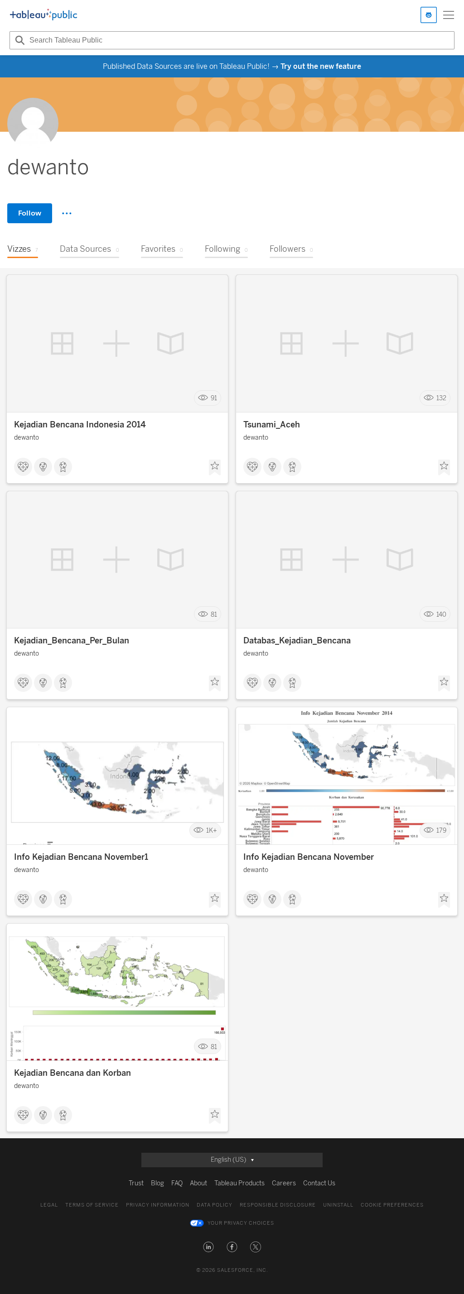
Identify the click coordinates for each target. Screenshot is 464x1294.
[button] (208, 1247)
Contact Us (319, 1183)
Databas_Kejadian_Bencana (297, 641)
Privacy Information (157, 1205)
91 (214, 398)
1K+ (211, 830)
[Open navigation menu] (448, 15)
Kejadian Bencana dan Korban (72, 1073)
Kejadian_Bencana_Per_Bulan (71, 641)
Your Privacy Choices (241, 1223)
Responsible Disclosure (278, 1205)
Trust (136, 1183)
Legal (49, 1205)
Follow (29, 213)
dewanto (26, 437)
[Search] (19, 40)
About (198, 1183)
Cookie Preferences (392, 1205)
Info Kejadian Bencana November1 (81, 857)
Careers (284, 1183)
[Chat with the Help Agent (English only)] (428, 15)
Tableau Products (239, 1183)
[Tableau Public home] (43, 15)
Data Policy (214, 1205)
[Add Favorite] (215, 468)
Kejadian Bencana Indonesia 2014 (80, 425)
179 (441, 830)
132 (441, 398)
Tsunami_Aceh (271, 425)
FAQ (177, 1183)
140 (441, 614)
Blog (157, 1183)
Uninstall (338, 1205)
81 (214, 614)
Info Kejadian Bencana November (308, 857)
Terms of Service (92, 1205)
